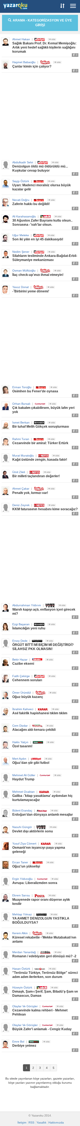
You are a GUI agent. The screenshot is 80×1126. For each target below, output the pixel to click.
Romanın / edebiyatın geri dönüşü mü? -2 (44, 956)
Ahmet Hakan (21, 39)
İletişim (21, 1122)
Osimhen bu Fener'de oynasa (35, 391)
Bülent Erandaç (22, 810)
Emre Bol (18, 1041)
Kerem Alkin (20, 933)
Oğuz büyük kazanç (27, 697)
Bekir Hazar (19, 659)
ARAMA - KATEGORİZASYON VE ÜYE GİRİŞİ (41, 23)
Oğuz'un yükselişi (26, 866)
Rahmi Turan (20, 439)
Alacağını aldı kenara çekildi (34, 729)
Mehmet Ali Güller (23, 775)
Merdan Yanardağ (24, 952)
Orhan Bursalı (21, 403)
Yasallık (41, 1122)
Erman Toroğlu (21, 387)
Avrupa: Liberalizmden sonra (34, 883)
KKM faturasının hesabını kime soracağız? (45, 509)
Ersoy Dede (19, 640)
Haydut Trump (23, 779)
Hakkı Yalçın (20, 742)
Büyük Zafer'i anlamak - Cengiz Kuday (42, 1029)
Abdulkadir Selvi (22, 162)
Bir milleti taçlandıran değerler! (36, 476)
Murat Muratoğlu (23, 455)
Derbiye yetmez (24, 1045)
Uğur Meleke (20, 235)
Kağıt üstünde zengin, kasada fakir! (39, 459)
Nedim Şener (20, 251)
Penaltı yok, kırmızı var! (30, 493)
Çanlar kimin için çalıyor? (31, 66)
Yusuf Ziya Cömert (24, 843)
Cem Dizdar (20, 725)
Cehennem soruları (27, 680)
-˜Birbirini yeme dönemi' (30, 291)
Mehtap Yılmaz (22, 914)
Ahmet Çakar (20, 488)
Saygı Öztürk (20, 181)
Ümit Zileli (18, 472)
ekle (53, 39)
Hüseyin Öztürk (22, 987)
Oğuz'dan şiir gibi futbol (30, 762)
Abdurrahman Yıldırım (26, 605)
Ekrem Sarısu (21, 895)
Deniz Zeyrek (21, 505)
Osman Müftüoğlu (23, 270)
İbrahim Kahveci (22, 709)
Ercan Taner (20, 862)
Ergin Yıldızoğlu (22, 878)
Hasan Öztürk (21, 968)
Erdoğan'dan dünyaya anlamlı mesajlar (42, 814)
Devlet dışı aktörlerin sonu (32, 831)
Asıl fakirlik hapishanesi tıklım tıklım (39, 713)
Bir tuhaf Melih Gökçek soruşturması (40, 426)
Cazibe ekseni (23, 663)
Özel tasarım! (22, 746)
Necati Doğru (20, 200)
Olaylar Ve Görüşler (25, 1006)
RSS (31, 1122)
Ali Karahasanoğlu (24, 216)
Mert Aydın (19, 758)
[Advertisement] (40, 117)
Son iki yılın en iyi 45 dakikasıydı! (37, 239)
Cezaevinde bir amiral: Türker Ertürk (40, 443)
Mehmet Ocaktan (23, 791)
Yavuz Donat (20, 287)
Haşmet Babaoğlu (23, 62)
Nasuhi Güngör (22, 827)
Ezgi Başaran (21, 624)
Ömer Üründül (21, 692)
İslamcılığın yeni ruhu (28, 628)
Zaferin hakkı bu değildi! (31, 204)
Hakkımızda (56, 1122)
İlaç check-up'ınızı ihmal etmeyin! (37, 274)
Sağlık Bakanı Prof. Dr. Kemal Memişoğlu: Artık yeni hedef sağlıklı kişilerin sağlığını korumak (44, 47)
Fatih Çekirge (21, 676)
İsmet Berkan (21, 422)
